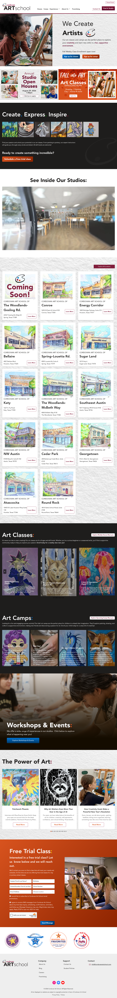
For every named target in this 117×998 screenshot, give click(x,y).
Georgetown (89, 454)
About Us (42, 964)
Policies (63, 995)
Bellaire (9, 356)
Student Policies (69, 968)
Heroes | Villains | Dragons (73, 648)
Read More (20, 825)
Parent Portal (110, 2)
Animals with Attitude (99, 648)
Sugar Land (88, 356)
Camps (46, 9)
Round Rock (50, 503)
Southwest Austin (93, 403)
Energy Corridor (92, 305)
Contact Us (96, 9)
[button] (23, 740)
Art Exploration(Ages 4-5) (11, 584)
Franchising (76, 9)
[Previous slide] (4, 571)
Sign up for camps (91, 56)
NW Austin (12, 454)
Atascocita (11, 503)
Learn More (31, 316)
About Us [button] (65, 9)
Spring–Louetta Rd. (56, 356)
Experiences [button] (54, 9)
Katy (7, 403)
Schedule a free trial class (17, 159)
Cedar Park (50, 454)
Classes (39, 9)
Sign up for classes (71, 56)
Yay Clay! (37, 646)
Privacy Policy (56, 995)
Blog (40, 968)
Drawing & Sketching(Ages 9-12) (52, 582)
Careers (41, 972)
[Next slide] (112, 571)
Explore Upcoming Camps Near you (102, 618)
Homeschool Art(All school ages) (88, 584)
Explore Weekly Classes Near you (103, 535)
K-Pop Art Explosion (13, 646)
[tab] (53, 597)
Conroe (47, 305)
